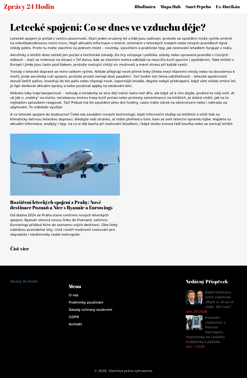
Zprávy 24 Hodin (29, 6)
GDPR (74, 317)
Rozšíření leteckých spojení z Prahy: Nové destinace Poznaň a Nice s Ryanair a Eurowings (61, 205)
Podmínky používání (86, 302)
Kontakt (75, 324)
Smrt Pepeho (198, 6)
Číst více (19, 248)
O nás (73, 295)
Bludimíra (145, 6)
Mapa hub (170, 6)
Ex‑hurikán (228, 6)
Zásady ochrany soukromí (90, 309)
